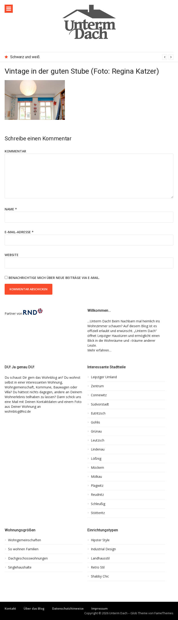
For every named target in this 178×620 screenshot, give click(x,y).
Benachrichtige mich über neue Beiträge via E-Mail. (54, 277)
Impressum (99, 608)
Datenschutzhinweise (68, 608)
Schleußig (98, 504)
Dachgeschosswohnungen (28, 558)
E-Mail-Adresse (19, 232)
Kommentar (15, 151)
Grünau (96, 431)
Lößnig (96, 459)
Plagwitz (97, 486)
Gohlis (95, 422)
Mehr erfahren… (99, 350)
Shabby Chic (100, 576)
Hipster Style (100, 540)
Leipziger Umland (104, 377)
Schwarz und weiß (25, 57)
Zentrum (97, 386)
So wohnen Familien (23, 549)
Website (12, 255)
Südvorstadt (100, 404)
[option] (91, 57)
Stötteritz (98, 513)
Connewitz (99, 395)
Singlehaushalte (20, 567)
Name (11, 209)
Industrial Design (103, 549)
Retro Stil (98, 567)
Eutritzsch (98, 413)
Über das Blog (34, 608)
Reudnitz (97, 495)
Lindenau (98, 449)
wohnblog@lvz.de (18, 411)
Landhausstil (100, 558)
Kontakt (10, 608)
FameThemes (163, 613)
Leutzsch (97, 440)
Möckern (97, 468)
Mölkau (96, 477)
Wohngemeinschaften (24, 540)
